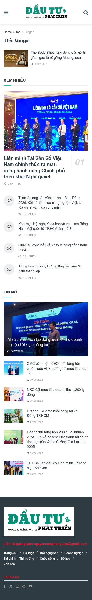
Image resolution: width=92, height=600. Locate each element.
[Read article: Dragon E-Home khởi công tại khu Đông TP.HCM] (13, 416)
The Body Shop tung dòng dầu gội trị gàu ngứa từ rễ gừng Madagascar (58, 55)
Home (8, 32)
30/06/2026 (36, 379)
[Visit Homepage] (46, 12)
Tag (18, 32)
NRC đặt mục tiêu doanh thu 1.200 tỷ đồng (56, 392)
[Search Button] (85, 12)
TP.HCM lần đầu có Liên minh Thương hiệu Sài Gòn (56, 465)
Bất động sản (49, 553)
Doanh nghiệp (73, 553)
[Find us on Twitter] (11, 586)
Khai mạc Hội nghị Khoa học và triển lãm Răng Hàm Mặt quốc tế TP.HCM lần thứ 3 (53, 226)
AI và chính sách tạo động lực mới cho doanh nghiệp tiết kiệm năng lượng (44, 341)
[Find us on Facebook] (5, 586)
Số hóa (65, 558)
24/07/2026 (17, 351)
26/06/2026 (36, 400)
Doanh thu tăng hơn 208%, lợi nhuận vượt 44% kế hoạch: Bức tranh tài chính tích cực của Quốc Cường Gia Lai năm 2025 (57, 439)
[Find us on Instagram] (17, 586)
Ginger (29, 32)
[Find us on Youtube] (30, 586)
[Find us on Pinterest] (23, 586)
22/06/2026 (36, 422)
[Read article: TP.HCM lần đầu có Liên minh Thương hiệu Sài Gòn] (13, 468)
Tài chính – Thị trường (19, 558)
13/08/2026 (36, 474)
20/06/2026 (36, 453)
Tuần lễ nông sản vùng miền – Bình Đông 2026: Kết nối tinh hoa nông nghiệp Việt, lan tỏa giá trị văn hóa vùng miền (50, 202)
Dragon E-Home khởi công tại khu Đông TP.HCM (53, 413)
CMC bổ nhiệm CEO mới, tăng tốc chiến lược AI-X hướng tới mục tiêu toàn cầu (57, 368)
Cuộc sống (47, 558)
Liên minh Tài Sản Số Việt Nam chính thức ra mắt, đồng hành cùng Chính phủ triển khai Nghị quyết (34, 167)
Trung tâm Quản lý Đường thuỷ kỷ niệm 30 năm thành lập (50, 268)
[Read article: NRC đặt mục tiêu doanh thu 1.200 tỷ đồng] (13, 394)
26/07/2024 (40, 64)
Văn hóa (9, 564)
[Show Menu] (6, 12)
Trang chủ (10, 553)
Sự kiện (28, 553)
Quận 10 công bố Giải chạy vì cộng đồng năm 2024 (52, 247)
